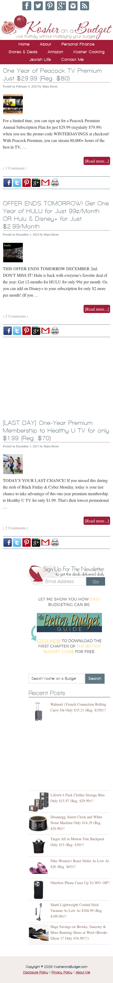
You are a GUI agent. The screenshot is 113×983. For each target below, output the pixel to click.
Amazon (55, 52)
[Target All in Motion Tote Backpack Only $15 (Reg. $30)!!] (39, 846)
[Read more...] (97, 161)
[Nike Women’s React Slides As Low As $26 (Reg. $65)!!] (39, 868)
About (45, 44)
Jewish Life (40, 59)
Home (24, 44)
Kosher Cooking (89, 52)
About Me (83, 972)
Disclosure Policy (35, 972)
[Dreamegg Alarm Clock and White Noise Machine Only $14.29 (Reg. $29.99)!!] (39, 824)
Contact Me (72, 59)
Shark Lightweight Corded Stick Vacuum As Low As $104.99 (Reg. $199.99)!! (76, 910)
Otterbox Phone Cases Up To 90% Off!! (80, 882)
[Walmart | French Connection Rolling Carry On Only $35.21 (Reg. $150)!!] (39, 711)
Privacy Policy (62, 972)
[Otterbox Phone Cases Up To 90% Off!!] (39, 890)
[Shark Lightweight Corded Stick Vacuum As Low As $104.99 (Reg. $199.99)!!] (39, 912)
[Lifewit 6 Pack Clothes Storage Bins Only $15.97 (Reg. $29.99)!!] (39, 802)
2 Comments (15, 316)
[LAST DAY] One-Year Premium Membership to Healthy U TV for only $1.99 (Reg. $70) (56, 431)
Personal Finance (78, 44)
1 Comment (14, 168)
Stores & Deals (23, 52)
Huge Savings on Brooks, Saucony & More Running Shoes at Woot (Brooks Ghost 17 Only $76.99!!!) (78, 932)
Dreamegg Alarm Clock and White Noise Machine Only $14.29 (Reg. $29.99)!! (76, 822)
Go (96, 581)
